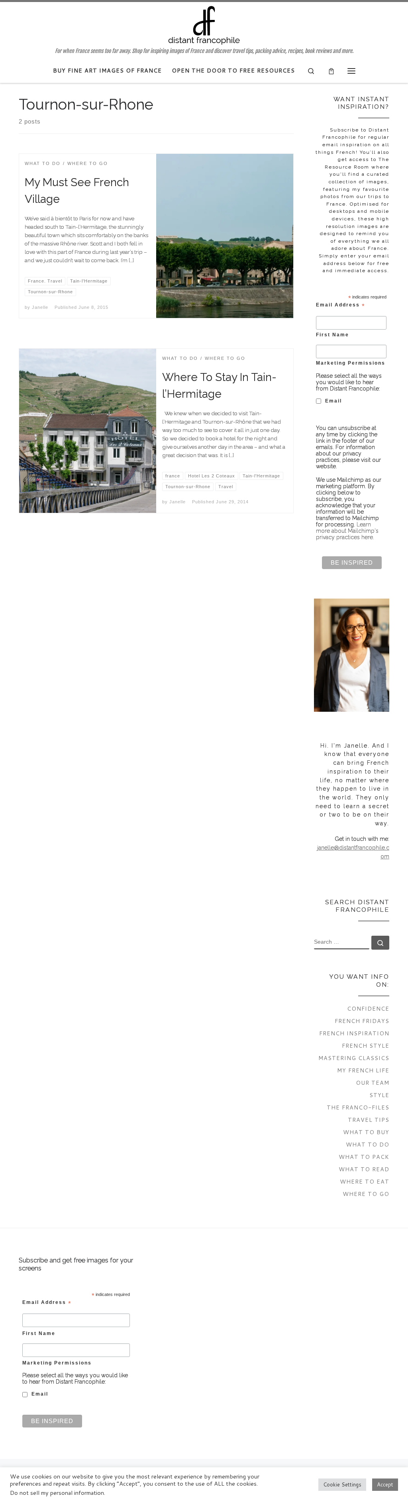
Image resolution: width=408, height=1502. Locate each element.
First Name (332, 334)
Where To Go (366, 1194)
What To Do (367, 1144)
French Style (365, 1045)
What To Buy (366, 1132)
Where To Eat (364, 1181)
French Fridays (362, 1021)
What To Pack (364, 1157)
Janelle (40, 307)
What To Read (364, 1169)
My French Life (363, 1070)
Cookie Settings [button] (342, 1484)
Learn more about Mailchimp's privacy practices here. (347, 530)
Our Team (372, 1082)
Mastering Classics (353, 1058)
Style (379, 1095)
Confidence (368, 1008)
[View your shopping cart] (331, 71)
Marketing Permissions (350, 362)
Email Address (340, 305)
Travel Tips (368, 1119)
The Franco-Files (358, 1107)
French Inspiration (354, 1033)
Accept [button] (385, 1484)
